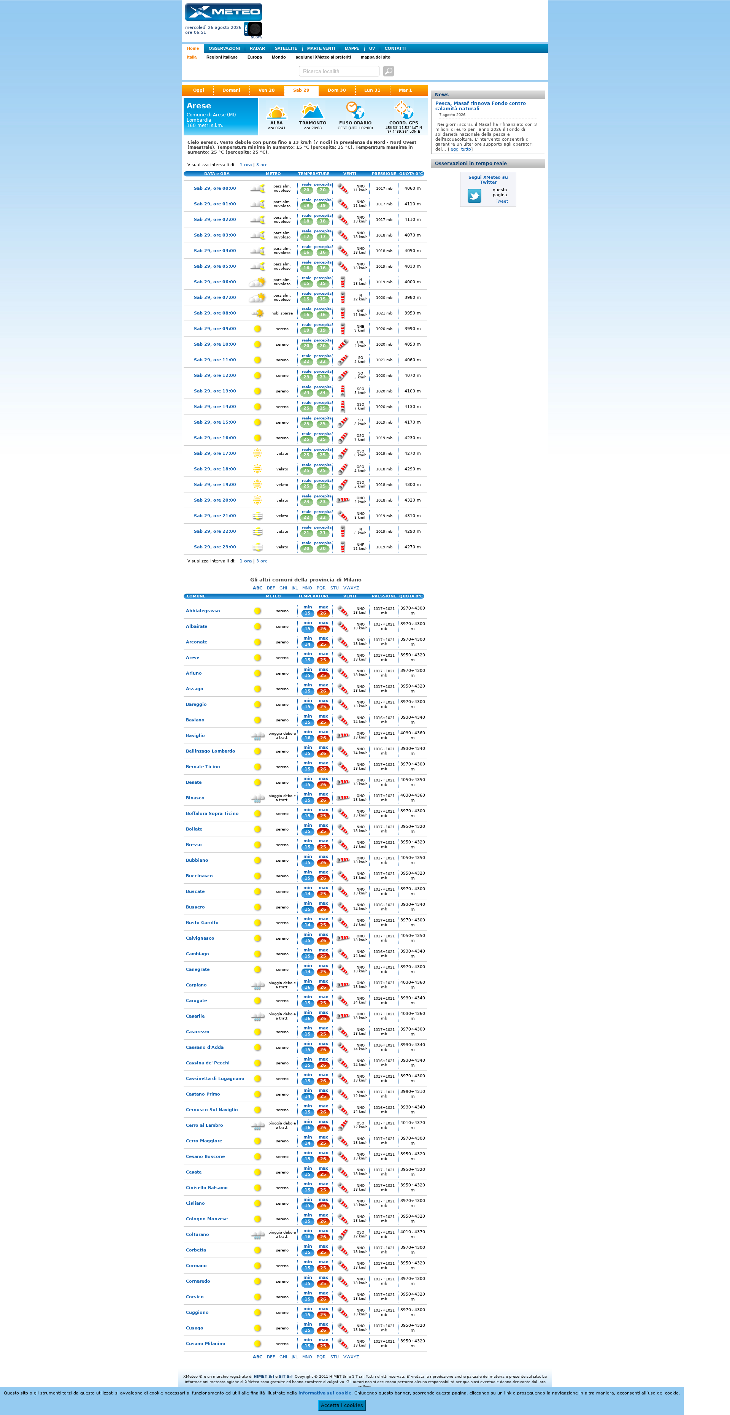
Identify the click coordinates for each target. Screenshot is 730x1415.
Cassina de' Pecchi (208, 1063)
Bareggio (196, 704)
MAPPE (352, 48)
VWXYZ (351, 588)
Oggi (198, 90)
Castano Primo (203, 1094)
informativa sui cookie (324, 1393)
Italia (192, 57)
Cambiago (197, 953)
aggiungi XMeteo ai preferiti (323, 57)
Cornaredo (198, 1281)
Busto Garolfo (202, 922)
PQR (321, 588)
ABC (257, 588)
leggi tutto (460, 149)
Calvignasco (200, 938)
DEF (271, 588)
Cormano (196, 1265)
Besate (194, 782)
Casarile (195, 1016)
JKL (295, 588)
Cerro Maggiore (204, 1141)
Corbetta (196, 1250)
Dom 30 (337, 90)
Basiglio (195, 735)
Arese (192, 657)
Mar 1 (405, 90)
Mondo (279, 57)
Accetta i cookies (342, 1405)
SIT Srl (285, 1376)
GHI (283, 588)
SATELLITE (286, 48)
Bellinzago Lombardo (210, 751)
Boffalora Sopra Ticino (212, 813)
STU (334, 588)
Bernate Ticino (203, 766)
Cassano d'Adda (205, 1047)
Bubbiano (197, 860)
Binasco (195, 798)
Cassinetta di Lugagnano (215, 1078)
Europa (255, 57)
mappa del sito (375, 57)
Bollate (194, 829)
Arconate (196, 642)
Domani (231, 90)
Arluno (194, 673)
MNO (307, 588)
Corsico (195, 1296)
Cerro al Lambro (204, 1125)
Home (193, 48)
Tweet (502, 201)
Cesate (194, 1172)
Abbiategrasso (203, 610)
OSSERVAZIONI (224, 48)
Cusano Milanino (205, 1343)
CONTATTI (395, 48)
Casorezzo (197, 1031)
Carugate (196, 1000)
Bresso (194, 844)
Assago (194, 688)
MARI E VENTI (321, 48)
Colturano (197, 1234)
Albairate (196, 626)
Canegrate (197, 969)
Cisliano (195, 1203)
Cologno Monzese (207, 1218)
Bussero (195, 907)
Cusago (194, 1328)
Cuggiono (197, 1312)
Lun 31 (372, 90)
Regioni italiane (222, 57)
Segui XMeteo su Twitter (488, 180)
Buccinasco (199, 875)
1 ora (246, 164)
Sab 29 (301, 90)
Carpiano (196, 985)
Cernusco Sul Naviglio (212, 1109)
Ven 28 (267, 90)
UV (372, 48)
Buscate (195, 891)
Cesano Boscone (205, 1156)
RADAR (257, 48)
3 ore (262, 164)
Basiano (195, 720)
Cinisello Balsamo (207, 1187)
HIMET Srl (264, 1376)
